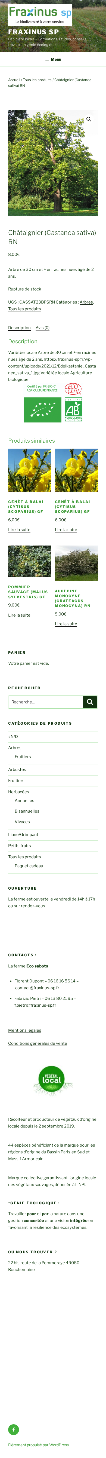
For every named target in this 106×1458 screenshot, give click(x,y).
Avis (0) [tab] (42, 327)
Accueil (14, 80)
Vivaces (22, 821)
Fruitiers (23, 756)
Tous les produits (37, 80)
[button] (89, 119)
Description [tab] (19, 327)
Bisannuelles (27, 811)
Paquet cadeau (29, 865)
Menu (56, 59)
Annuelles (24, 800)
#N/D (13, 736)
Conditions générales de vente (37, 1043)
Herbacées (18, 791)
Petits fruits (19, 845)
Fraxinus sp (33, 32)
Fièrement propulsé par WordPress (38, 1444)
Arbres (86, 302)
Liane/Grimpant (23, 834)
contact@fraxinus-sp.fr (37, 987)
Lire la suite (19, 529)
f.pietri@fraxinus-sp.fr (35, 1005)
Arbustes (17, 769)
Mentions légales (24, 1030)
